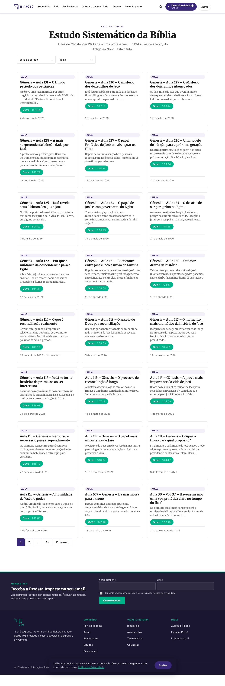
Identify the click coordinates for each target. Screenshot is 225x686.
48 (47, 542)
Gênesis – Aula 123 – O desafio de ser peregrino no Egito (176, 205)
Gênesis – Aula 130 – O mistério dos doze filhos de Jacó (109, 84)
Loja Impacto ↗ (180, 638)
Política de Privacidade (91, 667)
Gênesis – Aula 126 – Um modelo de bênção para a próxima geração (176, 142)
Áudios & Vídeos (180, 625)
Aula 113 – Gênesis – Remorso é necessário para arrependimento (45, 438)
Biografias (133, 625)
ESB (56, 6)
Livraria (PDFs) (179, 632)
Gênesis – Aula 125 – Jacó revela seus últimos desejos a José (45, 205)
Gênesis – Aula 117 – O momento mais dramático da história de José (176, 321)
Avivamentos (134, 632)
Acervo (116, 6)
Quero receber (112, 600)
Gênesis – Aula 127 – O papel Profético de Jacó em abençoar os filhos (110, 144)
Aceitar (163, 665)
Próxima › (62, 542)
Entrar (204, 6)
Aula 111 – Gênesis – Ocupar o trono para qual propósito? (173, 438)
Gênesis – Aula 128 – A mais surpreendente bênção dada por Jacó (44, 144)
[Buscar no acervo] (160, 6)
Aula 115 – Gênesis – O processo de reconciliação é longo (112, 380)
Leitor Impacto (133, 6)
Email (160, 579)
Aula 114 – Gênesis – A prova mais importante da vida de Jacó (176, 380)
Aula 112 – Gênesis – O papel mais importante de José (111, 438)
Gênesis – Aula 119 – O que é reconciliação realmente (41, 321)
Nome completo (107, 579)
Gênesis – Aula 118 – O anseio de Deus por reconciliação (110, 321)
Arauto (87, 632)
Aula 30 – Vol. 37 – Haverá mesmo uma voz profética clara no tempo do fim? (176, 498)
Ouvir (31, 109)
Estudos (88, 644)
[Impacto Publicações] (23, 6)
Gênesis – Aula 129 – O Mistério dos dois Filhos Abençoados (174, 84)
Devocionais (90, 651)
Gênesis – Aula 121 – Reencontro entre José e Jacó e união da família (111, 263)
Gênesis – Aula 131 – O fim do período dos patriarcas (42, 84)
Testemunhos (135, 638)
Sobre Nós (44, 6)
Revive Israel (70, 6)
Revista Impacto (92, 625)
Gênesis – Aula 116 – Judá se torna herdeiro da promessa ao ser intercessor (46, 382)
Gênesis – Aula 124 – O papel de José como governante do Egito (109, 205)
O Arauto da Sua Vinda (95, 6)
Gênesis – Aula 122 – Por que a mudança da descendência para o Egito (45, 265)
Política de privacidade (164, 593)
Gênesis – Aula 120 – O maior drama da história (173, 263)
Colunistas (133, 644)
